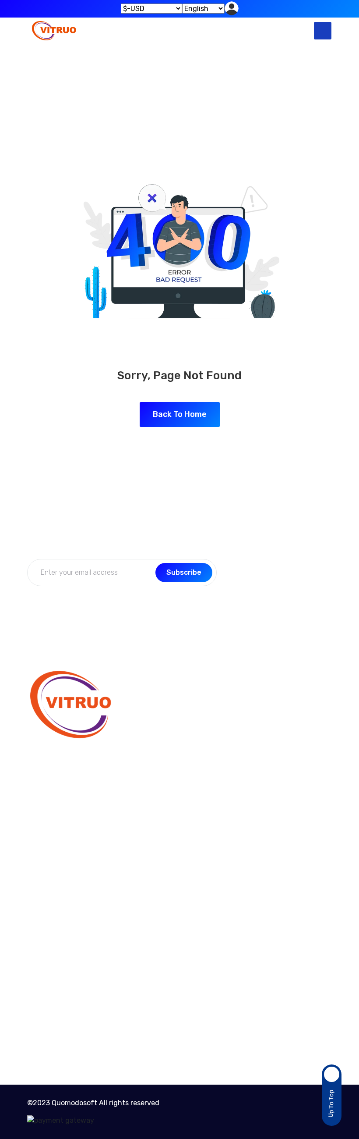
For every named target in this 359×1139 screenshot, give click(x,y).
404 (200, 100)
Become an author (58, 915)
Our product (47, 950)
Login (246, 748)
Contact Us (150, 714)
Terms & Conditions (59, 933)
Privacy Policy (155, 765)
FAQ (138, 748)
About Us (252, 731)
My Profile (253, 714)
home (162, 100)
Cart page (43, 967)
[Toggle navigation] (322, 30)
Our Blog (146, 731)
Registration (257, 765)
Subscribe (183, 572)
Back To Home (180, 414)
